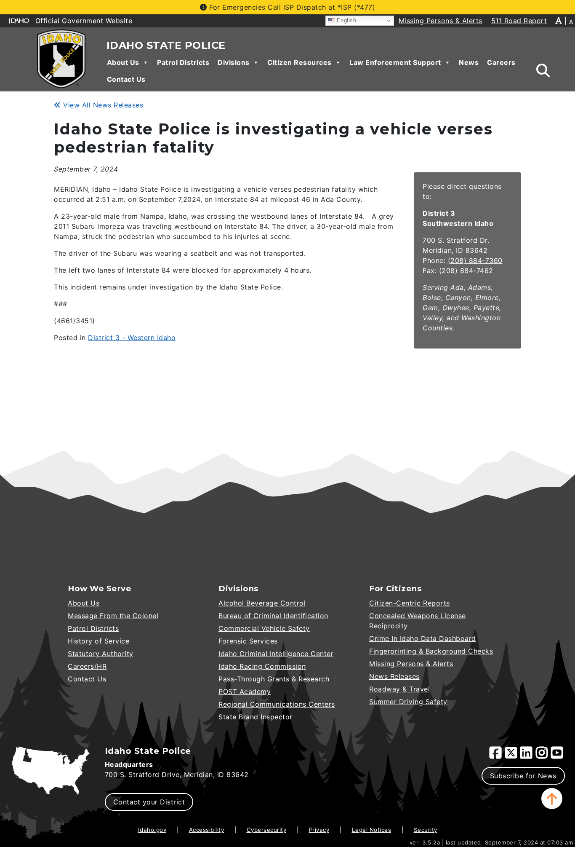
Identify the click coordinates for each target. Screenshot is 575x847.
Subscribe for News (523, 776)
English (345, 20)
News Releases (394, 676)
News (469, 62)
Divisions (234, 62)
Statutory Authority (100, 653)
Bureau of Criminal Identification (273, 615)
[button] (551, 798)
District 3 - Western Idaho (132, 337)
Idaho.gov (152, 829)
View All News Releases (102, 105)
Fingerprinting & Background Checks (431, 651)
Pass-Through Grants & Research (273, 679)
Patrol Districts (183, 62)
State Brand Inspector (255, 717)
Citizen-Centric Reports (409, 603)
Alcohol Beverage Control (262, 603)
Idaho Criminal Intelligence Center (275, 653)
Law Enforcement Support (395, 62)
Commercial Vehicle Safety (264, 628)
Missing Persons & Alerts (411, 663)
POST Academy (244, 691)
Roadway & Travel (399, 689)
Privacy (319, 829)
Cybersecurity (267, 829)
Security (425, 829)
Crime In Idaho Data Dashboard (422, 638)
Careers (501, 62)
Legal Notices (371, 829)
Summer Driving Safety (408, 701)
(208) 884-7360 (475, 260)
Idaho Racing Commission (262, 666)
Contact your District (149, 802)
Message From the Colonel (113, 615)
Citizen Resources (299, 62)
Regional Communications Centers (276, 704)
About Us (123, 62)
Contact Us (126, 79)
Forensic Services (248, 641)
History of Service (98, 641)
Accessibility (206, 829)
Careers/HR (87, 666)
